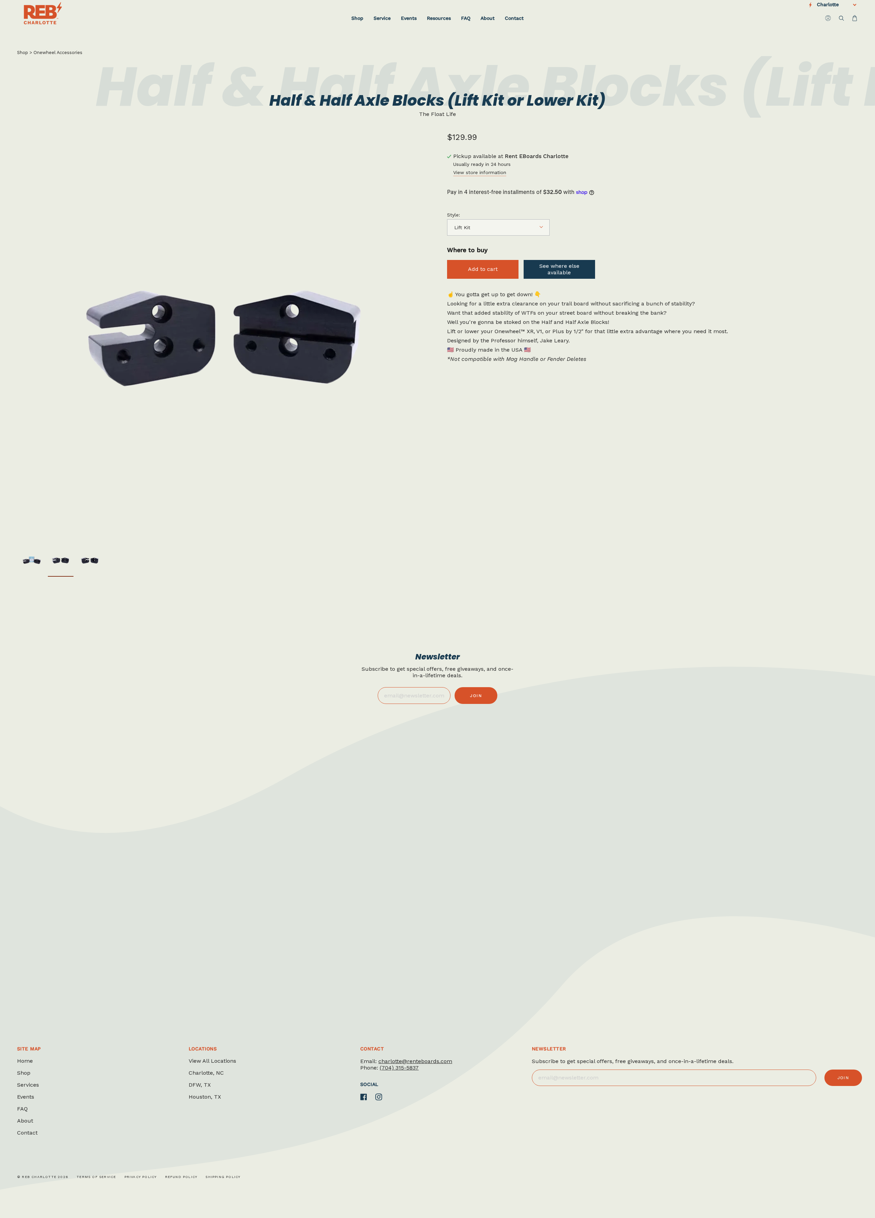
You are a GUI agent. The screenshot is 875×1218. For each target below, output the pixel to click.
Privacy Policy (140, 1177)
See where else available (559, 269)
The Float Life (437, 114)
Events (25, 1096)
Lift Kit (462, 227)
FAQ (22, 1108)
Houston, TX (205, 1096)
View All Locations (212, 1061)
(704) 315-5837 (399, 1067)
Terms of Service (96, 1177)
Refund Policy (181, 1177)
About (25, 1120)
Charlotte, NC (206, 1073)
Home (25, 1061)
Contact (27, 1132)
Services (28, 1085)
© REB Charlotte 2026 (42, 1177)
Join (476, 695)
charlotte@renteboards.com (415, 1061)
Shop (22, 52)
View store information (479, 172)
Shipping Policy (222, 1177)
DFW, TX (200, 1085)
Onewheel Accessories (57, 52)
